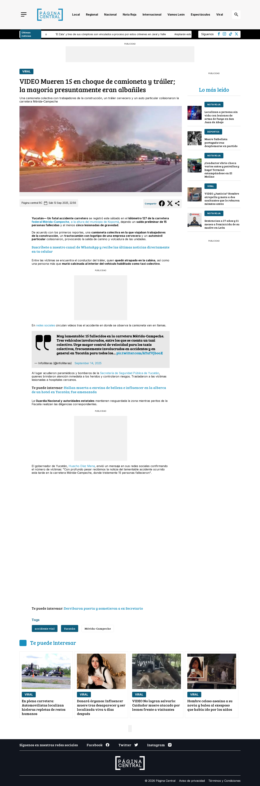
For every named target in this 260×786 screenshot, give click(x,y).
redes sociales (45, 325)
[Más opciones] (177, 205)
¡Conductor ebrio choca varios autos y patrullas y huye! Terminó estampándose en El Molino (221, 169)
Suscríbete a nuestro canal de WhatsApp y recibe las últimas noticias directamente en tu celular (100, 249)
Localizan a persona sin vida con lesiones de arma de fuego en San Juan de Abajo (221, 117)
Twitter (125, 745)
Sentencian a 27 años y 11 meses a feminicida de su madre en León (221, 224)
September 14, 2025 (88, 363)
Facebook (95, 745)
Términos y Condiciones (224, 780)
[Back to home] (50, 14)
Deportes (213, 131)
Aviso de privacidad (192, 780)
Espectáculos (200, 14)
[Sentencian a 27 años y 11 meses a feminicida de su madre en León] (194, 220)
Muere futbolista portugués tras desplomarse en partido (221, 142)
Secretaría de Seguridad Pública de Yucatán (129, 373)
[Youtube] (224, 34)
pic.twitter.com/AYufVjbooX (139, 352)
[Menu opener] (23, 14)
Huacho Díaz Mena (82, 466)
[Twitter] (236, 34)
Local (76, 14)
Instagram (156, 745)
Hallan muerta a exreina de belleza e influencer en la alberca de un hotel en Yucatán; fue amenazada (99, 389)
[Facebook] (219, 34)
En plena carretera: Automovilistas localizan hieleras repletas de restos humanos (43, 707)
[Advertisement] (100, 297)
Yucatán (69, 628)
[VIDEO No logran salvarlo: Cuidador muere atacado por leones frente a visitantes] (156, 671)
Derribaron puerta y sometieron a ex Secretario (104, 608)
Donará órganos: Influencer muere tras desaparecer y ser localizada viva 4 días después (101, 707)
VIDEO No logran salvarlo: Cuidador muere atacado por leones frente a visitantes (156, 705)
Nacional (110, 14)
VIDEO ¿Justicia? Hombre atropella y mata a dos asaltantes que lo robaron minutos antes (222, 199)
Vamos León (176, 14)
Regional (92, 14)
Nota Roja (129, 14)
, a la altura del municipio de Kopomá (75, 222)
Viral (219, 14)
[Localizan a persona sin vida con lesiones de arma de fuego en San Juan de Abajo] (194, 113)
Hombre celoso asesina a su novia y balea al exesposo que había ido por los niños (209, 705)
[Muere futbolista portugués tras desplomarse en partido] (194, 138)
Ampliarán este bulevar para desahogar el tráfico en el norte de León (168, 34)
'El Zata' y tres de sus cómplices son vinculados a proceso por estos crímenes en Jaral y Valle (64, 34)
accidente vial (45, 628)
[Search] (236, 14)
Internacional (152, 14)
